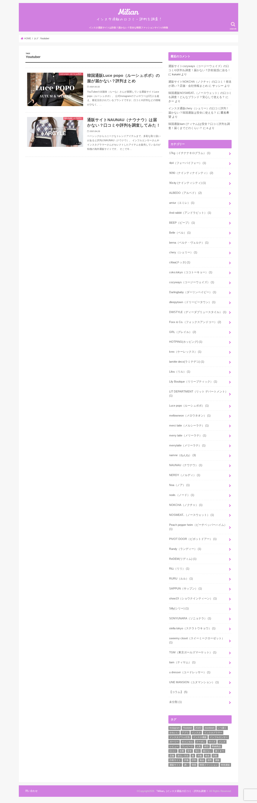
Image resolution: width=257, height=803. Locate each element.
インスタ (196, 732)
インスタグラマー (213, 732)
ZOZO (198, 728)
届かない (207, 751)
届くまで (219, 751)
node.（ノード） (181, 495)
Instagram (175, 728)
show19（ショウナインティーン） (193, 598)
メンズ (222, 741)
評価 (186, 760)
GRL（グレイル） (182, 332)
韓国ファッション (209, 765)
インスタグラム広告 (180, 737)
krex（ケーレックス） (185, 351)
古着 (181, 751)
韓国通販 (225, 765)
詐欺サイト (175, 760)
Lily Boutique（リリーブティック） (193, 381)
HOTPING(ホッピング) (185, 341)
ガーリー (174, 741)
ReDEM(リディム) (182, 558)
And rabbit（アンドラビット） (190, 212)
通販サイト (175, 765)
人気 (198, 746)
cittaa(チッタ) (179, 262)
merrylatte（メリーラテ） (187, 445)
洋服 (199, 755)
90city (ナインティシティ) (187, 182)
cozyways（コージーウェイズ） (191, 282)
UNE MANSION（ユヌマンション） (194, 682)
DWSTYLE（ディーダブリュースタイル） (197, 312)
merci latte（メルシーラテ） (189, 425)
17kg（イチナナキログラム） (189, 153)
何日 (206, 746)
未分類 (175, 701)
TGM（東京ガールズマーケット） (192, 652)
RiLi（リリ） (179, 568)
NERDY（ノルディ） (184, 475)
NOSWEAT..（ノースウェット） (191, 514)
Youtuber (187, 728)
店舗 (172, 755)
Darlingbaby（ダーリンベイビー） (192, 292)
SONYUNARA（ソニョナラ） (190, 618)
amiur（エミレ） (181, 202)
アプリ (185, 732)
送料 (209, 760)
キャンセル (187, 741)
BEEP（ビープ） (182, 222)
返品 (202, 760)
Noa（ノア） (179, 485)
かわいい (174, 732)
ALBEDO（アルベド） (185, 192)
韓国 (194, 765)
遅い (186, 765)
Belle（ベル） (180, 232)
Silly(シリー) (179, 608)
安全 (189, 751)
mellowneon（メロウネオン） (190, 415)
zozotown (209, 728)
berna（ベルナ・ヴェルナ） (188, 242)
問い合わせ (31, 790)
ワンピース (187, 746)
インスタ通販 (200, 737)
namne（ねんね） (182, 455)
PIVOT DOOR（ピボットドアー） (193, 538)
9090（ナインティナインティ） (191, 172)
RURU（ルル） (181, 578)
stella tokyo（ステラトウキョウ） (192, 628)
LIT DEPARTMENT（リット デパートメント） (198, 393)
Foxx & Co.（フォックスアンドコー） (195, 322)
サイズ (212, 741)
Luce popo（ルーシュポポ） (189, 405)
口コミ (173, 751)
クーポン (200, 741)
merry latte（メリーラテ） (187, 435)
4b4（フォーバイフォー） (187, 163)
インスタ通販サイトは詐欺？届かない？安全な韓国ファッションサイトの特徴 (128, 27)
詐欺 (215, 755)
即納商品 (216, 746)
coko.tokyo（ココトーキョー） (190, 272)
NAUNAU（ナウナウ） (185, 465)
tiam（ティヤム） (182, 662)
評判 (194, 760)
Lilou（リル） (179, 371)
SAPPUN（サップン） (185, 588)
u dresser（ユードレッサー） (189, 672)
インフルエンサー (219, 737)
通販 (217, 760)
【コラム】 (178, 692)
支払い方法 (183, 755)
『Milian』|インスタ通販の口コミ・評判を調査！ (181, 791)
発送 (207, 755)
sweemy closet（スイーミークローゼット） (196, 640)
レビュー (174, 746)
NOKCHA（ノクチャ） (185, 504)
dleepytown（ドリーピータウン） (192, 302)
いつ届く (222, 728)
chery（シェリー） (183, 252)
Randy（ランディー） (185, 548)
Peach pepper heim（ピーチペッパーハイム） (198, 527)
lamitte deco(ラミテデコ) (186, 361)
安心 (197, 751)
